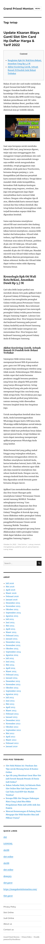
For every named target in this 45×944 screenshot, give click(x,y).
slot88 (6, 850)
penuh (24, 547)
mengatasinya (8, 547)
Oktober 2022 (12, 727)
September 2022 (13, 730)
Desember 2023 (13, 681)
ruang (5, 549)
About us (7, 924)
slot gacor (7, 883)
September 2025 (13, 613)
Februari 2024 (12, 674)
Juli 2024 (10, 658)
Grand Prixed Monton (18, 8)
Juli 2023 (10, 697)
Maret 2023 (11, 710)
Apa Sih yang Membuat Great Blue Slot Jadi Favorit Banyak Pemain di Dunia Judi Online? (23, 778)
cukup (31, 544)
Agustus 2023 (12, 694)
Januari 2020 (11, 746)
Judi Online (8, 918)
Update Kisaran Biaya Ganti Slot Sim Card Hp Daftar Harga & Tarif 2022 (21, 39)
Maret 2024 (11, 671)
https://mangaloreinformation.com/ (20, 889)
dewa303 (7, 876)
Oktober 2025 (12, 609)
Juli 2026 (10, 583)
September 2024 (13, 652)
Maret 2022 (11, 740)
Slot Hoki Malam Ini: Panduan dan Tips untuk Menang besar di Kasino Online (22, 768)
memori (37, 544)
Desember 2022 (13, 720)
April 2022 (10, 736)
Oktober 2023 (12, 688)
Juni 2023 (10, 701)
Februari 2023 (12, 714)
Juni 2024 (10, 661)
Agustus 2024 (12, 655)
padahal (18, 547)
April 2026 (10, 590)
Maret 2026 (11, 593)
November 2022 (13, 723)
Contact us (8, 930)
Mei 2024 (10, 665)
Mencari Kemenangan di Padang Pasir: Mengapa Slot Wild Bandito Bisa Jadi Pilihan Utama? (23, 814)
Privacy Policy (9, 907)
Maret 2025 (11, 632)
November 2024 (13, 645)
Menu (37, 8)
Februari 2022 (12, 743)
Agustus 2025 (12, 616)
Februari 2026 (12, 596)
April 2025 (10, 629)
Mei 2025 (10, 626)
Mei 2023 (10, 704)
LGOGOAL (8, 843)
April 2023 (10, 707)
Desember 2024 (13, 642)
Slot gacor (8, 896)
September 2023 (13, 691)
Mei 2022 (10, 733)
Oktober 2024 (12, 648)
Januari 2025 (11, 639)
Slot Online (22, 544)
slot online (8, 856)
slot (5, 837)
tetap (11, 549)
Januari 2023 (11, 717)
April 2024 (10, 668)
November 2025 (13, 606)
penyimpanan (33, 547)
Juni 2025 (10, 622)
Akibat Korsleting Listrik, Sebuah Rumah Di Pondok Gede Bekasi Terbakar (23, 70)
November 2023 (13, 684)
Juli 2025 (10, 619)
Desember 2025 (13, 603)
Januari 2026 (12, 599)
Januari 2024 (11, 678)
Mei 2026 (10, 586)
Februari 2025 (12, 635)
